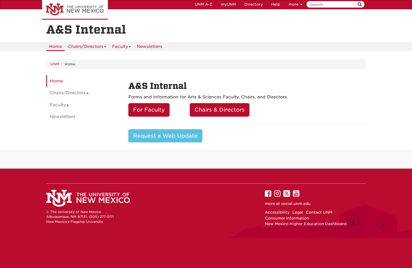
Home (55, 46)
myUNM (228, 4)
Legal (297, 212)
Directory (253, 4)
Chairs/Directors (85, 46)
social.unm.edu (296, 203)
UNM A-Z (203, 4)
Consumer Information (287, 218)
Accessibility (277, 212)
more (294, 4)
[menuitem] (55, 46)
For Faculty (149, 110)
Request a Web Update (165, 136)
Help (275, 4)
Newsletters (149, 46)
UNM (54, 64)
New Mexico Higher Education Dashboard (305, 223)
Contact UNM (319, 212)
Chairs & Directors (220, 110)
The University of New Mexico (75, 10)
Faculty (120, 46)
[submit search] (360, 4)
